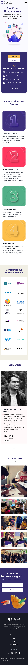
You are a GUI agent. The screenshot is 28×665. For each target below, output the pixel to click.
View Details (14, 88)
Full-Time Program (12, 584)
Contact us (14, 641)
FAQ (14, 638)
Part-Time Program (12, 590)
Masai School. (20, 658)
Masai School (14, 644)
